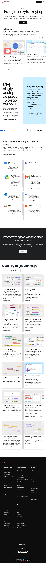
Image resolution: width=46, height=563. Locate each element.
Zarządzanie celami (20, 477)
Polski (24, 548)
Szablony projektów (7, 523)
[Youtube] (27, 552)
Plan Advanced (6, 483)
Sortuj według (5, 270)
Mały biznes (33, 470)
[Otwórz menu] (43, 2)
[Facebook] (25, 552)
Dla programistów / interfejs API (9, 527)
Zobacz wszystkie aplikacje (9, 154)
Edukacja (32, 490)
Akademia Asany (6, 512)
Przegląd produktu (7, 472)
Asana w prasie (19, 521)
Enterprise (5, 485)
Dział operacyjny (33, 475)
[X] (19, 552)
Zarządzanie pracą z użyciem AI (9, 489)
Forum (5, 516)
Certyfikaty (5, 514)
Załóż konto (23, 251)
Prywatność (19, 527)
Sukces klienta (6, 525)
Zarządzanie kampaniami (21, 470)
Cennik (5, 478)
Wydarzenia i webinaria (7, 521)
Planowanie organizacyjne (21, 481)
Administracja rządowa (34, 488)
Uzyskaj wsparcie (6, 510)
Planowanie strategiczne (21, 489)
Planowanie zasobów (20, 487)
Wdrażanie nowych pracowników (22, 479)
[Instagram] (23, 552)
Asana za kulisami (20, 516)
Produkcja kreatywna (20, 475)
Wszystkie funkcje (7, 474)
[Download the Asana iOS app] (18, 560)
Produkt (32, 479)
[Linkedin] (21, 552)
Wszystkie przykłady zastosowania (23, 496)
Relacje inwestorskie (20, 523)
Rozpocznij (23, 22)
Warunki (20, 555)
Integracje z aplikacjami (8, 487)
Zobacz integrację (11, 170)
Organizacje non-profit (34, 494)
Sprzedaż (32, 481)
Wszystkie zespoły (34, 499)
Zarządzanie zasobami (7, 494)
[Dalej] (31, 452)
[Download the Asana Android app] (27, 560)
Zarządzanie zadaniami (21, 494)
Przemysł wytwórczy (34, 492)
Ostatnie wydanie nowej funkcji (9, 476)
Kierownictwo (19, 510)
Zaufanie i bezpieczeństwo (21, 525)
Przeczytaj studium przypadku (9, 119)
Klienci (18, 512)
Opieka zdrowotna (34, 483)
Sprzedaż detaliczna (34, 486)
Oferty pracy (19, 514)
